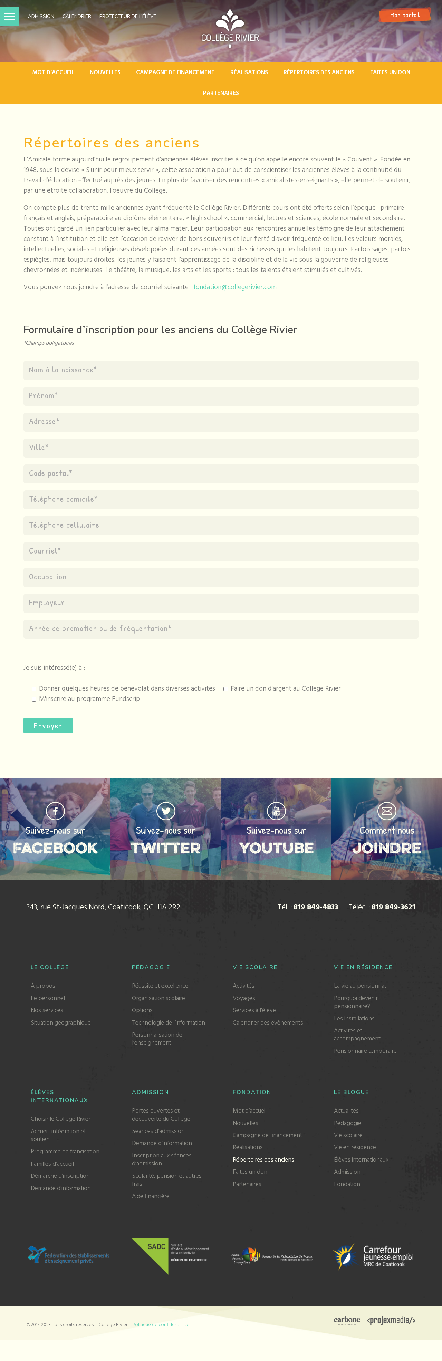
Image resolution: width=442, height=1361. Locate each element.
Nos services (47, 1011)
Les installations (354, 1019)
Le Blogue (351, 1092)
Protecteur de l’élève (127, 16)
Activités (243, 986)
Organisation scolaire (158, 998)
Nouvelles (105, 72)
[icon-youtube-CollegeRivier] (276, 805)
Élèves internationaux (361, 1160)
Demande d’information (61, 1189)
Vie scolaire (255, 967)
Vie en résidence (363, 967)
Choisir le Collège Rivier (60, 1119)
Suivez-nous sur (55, 830)
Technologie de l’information (168, 1023)
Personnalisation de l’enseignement (157, 1039)
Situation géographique (61, 1023)
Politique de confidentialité (160, 1325)
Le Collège (50, 967)
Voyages (244, 998)
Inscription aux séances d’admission (162, 1160)
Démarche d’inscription (60, 1176)
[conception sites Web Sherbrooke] (391, 1321)
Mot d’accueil (53, 72)
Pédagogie (151, 967)
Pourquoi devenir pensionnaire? (356, 1002)
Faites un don (390, 72)
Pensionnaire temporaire (365, 1051)
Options (142, 1011)
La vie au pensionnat (360, 986)
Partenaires (221, 93)
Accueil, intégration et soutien (58, 1136)
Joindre (386, 848)
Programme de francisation (65, 1152)
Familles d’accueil (52, 1164)
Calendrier (77, 16)
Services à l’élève (254, 1011)
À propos (43, 986)
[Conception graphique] (347, 1321)
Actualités (346, 1111)
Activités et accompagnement (357, 1035)
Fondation (252, 1092)
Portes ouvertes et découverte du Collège (161, 1115)
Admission (41, 16)
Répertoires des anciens (319, 72)
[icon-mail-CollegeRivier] (386, 805)
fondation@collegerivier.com (235, 287)
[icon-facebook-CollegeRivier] (55, 805)
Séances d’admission (158, 1131)
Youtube (276, 848)
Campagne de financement (175, 72)
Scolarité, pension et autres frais (167, 1180)
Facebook (55, 848)
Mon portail (405, 14)
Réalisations (249, 72)
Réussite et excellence (160, 986)
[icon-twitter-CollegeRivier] (165, 805)
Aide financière (151, 1197)
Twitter (166, 848)
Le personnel (48, 998)
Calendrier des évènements (268, 1023)
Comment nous (386, 830)
